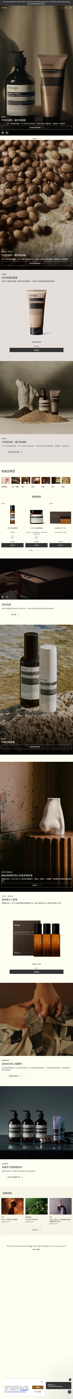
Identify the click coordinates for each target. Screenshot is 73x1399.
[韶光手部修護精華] (12, 515)
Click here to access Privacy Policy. (16, 1391)
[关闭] (42, 1382)
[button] (35, 138)
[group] (5, 482)
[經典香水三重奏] (36, 934)
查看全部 (34, 1230)
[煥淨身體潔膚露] (36, 313)
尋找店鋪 (36, 350)
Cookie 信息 (38, 1391)
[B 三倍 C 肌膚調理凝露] (36, 515)
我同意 (38, 1387)
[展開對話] (69, 1392)
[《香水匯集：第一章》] (60, 515)
